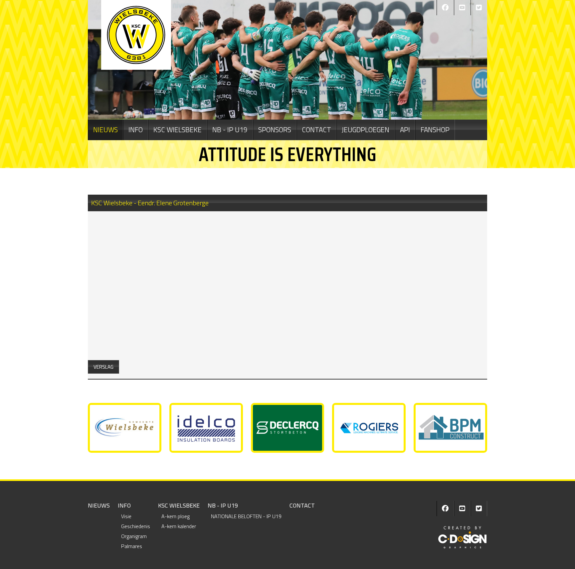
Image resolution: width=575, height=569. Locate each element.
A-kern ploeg (175, 516)
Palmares (131, 546)
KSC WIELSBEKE (177, 129)
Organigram (134, 536)
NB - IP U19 (230, 129)
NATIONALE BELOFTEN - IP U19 (246, 516)
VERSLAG (103, 367)
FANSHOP (435, 129)
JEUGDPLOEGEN (365, 129)
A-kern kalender (178, 526)
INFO (135, 129)
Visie (126, 516)
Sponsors (274, 129)
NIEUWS (105, 129)
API (405, 129)
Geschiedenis (135, 526)
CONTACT (316, 129)
